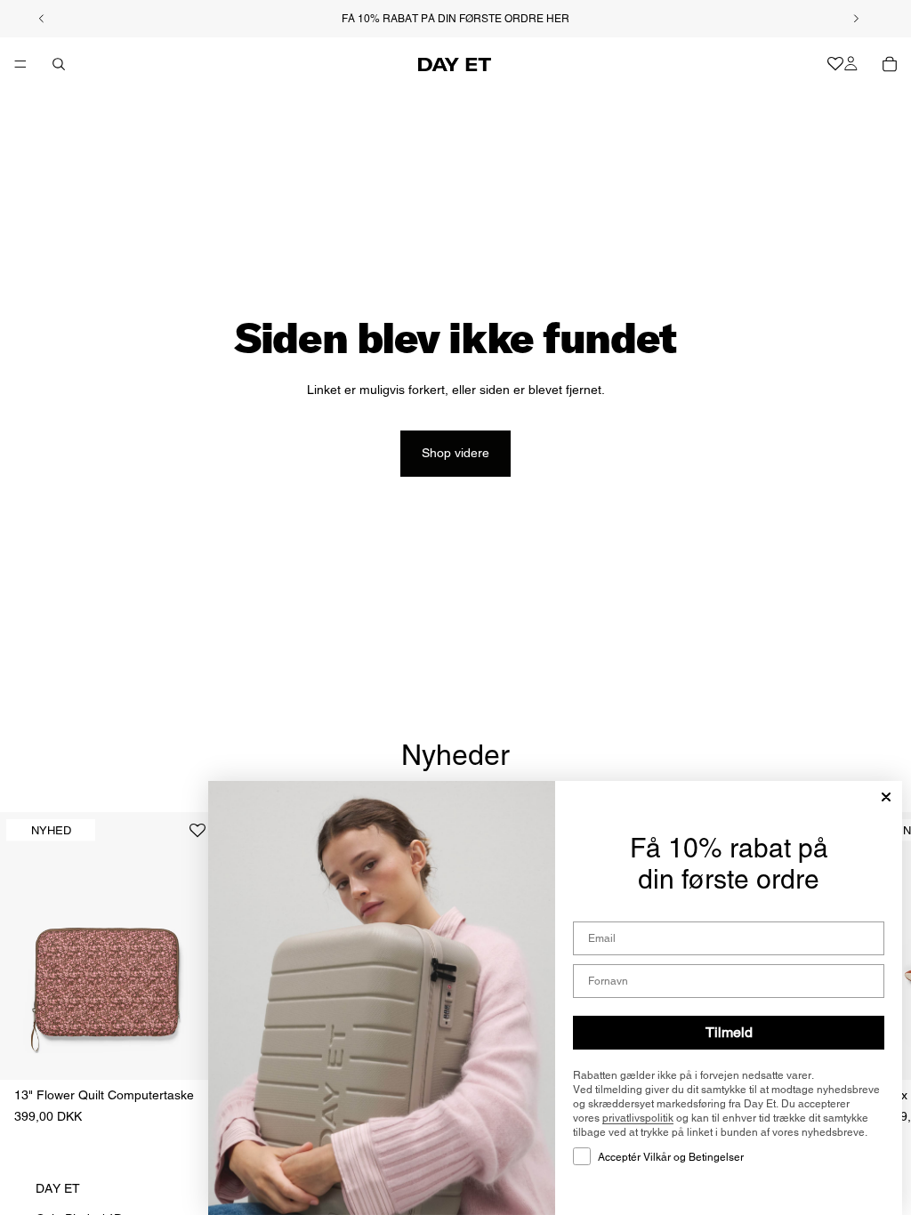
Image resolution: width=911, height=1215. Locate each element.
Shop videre (455, 453)
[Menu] (20, 64)
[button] (197, 837)
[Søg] (58, 64)
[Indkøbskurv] (889, 64)
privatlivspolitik (637, 1118)
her (557, 18)
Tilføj (202, 1052)
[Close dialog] (886, 797)
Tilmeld (729, 1032)
